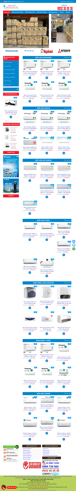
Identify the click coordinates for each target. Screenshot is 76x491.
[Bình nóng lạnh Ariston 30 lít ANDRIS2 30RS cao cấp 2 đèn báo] (64, 292)
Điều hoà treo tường (17, 12)
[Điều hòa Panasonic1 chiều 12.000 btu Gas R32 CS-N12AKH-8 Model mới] (47, 87)
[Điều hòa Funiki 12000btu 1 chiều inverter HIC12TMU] (64, 244)
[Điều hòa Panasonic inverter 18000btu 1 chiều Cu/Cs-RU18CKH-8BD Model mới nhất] (64, 65)
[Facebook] (73, 241)
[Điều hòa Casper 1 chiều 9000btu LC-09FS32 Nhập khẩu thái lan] (30, 401)
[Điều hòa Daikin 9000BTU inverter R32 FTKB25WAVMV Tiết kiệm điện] (30, 118)
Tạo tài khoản (70, 1)
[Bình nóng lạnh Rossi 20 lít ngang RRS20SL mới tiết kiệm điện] (11, 103)
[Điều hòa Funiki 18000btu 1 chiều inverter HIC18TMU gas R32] (30, 261)
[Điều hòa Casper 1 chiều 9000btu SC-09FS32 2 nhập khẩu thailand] (64, 401)
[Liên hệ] (4, 486)
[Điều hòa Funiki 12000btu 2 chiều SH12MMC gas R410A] (47, 263)
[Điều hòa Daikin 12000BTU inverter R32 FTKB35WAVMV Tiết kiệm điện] (47, 118)
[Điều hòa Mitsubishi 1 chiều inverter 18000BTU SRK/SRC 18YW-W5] (64, 167)
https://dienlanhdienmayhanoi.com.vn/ (29, 490)
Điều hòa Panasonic (8, 62)
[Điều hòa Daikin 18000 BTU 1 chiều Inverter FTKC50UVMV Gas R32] (30, 141)
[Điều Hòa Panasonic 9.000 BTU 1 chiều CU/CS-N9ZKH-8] (30, 87)
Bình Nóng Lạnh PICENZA (9, 69)
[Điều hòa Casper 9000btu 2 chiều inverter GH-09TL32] (47, 399)
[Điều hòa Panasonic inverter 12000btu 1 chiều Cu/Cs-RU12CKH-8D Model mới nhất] (47, 65)
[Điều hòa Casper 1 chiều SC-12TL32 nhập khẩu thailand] (30, 424)
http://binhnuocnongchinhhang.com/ (47, 490)
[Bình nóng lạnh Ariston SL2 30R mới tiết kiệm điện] (64, 318)
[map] (73, 248)
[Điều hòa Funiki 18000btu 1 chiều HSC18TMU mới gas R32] (47, 227)
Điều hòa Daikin (7, 66)
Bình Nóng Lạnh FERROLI (9, 73)
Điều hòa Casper (7, 80)
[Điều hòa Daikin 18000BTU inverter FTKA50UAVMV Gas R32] (64, 118)
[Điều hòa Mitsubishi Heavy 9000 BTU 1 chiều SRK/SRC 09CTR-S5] (47, 186)
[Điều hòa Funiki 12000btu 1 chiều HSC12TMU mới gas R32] (30, 227)
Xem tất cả (68, 57)
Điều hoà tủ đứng (42, 12)
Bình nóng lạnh (53, 12)
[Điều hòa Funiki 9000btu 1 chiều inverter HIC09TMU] (64, 226)
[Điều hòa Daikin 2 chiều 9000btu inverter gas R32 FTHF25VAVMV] (47, 141)
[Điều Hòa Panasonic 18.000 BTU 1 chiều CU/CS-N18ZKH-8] (64, 87)
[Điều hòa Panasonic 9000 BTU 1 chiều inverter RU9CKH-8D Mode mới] (30, 65)
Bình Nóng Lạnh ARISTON (9, 77)
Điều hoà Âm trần (30, 12)
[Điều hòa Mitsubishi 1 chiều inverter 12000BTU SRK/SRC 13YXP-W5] (47, 167)
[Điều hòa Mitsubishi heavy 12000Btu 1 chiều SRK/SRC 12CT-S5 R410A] (64, 186)
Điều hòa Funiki (7, 84)
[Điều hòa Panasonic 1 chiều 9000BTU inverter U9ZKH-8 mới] (64, 372)
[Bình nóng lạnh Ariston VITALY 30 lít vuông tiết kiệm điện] (47, 292)
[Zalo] (73, 245)
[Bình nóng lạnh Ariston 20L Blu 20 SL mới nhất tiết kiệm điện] (30, 318)
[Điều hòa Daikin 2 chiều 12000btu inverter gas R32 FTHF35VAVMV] (64, 141)
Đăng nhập (64, 1)
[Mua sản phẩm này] (11, 116)
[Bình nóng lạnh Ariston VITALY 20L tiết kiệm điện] (47, 318)
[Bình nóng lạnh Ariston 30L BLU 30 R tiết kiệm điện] (30, 292)
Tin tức (62, 12)
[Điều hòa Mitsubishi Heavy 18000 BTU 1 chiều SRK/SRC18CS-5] (30, 203)
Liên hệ (68, 12)
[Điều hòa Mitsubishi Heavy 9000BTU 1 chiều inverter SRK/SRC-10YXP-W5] (30, 167)
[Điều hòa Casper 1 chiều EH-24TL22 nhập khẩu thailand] (64, 424)
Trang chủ (7, 12)
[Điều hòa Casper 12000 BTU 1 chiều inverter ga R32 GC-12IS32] (47, 421)
